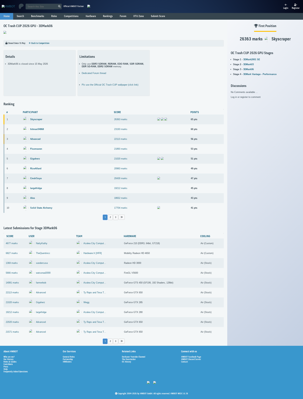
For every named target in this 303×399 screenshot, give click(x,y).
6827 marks (12, 253)
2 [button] (110, 217)
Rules (54, 16)
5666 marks (12, 273)
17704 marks (120, 208)
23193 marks (120, 129)
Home (7, 16)
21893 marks (120, 149)
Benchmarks (37, 16)
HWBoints (67, 362)
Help (6, 369)
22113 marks (120, 139)
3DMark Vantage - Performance (260, 74)
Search (20, 16)
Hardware (91, 16)
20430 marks (120, 178)
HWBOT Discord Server (191, 359)
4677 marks (12, 243)
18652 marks (120, 198)
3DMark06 (248, 69)
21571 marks (12, 332)
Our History (9, 359)
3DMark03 (248, 64)
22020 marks (12, 322)
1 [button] (105, 217)
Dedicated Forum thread (94, 73)
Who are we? (9, 357)
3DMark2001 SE (251, 59)
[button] (122, 217)
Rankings (108, 16)
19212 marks (120, 188)
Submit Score (158, 16)
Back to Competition (40, 43)
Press (6, 367)
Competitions (71, 16)
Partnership (68, 359)
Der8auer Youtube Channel (133, 357)
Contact (184, 362)
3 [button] (115, 217)
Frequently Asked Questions (16, 372)
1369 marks (12, 263)
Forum (123, 16)
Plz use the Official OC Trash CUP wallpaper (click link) (110, 84)
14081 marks (12, 282)
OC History (126, 362)
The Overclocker (129, 359)
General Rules (69, 357)
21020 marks (120, 158)
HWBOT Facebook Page (191, 357)
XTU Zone (138, 16)
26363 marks (120, 119)
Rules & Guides (10, 362)
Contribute (8, 364)
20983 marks (120, 168)
